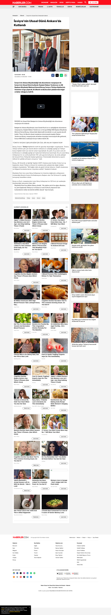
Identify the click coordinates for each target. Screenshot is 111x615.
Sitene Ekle (80, 564)
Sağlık (35, 545)
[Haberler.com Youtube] (20, 577)
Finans (35, 550)
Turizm (36, 552)
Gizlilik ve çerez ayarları (43, 590)
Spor (14, 548)
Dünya (14, 560)
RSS (78, 562)
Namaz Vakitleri (59, 548)
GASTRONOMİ (94, 6)
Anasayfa (15, 15)
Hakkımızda (72, 537)
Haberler (15, 543)
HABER (80, 2)
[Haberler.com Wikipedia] (17, 577)
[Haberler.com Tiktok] (24, 577)
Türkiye (28, 198)
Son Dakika (15, 552)
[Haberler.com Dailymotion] (31, 577)
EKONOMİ (44, 2)
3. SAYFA (50, 6)
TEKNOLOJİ (60, 6)
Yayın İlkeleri (95, 537)
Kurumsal (79, 543)
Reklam (78, 537)
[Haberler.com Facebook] (17, 573)
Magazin (15, 550)
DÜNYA (70, 6)
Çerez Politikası (81, 550)
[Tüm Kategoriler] (14, 7)
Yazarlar (36, 555)
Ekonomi (15, 545)
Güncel (22, 15)
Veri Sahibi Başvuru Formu (83, 555)
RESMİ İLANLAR (81, 6)
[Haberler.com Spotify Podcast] (34, 573)
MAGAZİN (53, 2)
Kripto (14, 555)
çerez (2, 609)
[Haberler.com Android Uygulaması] (67, 573)
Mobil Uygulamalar (81, 560)
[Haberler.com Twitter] (20, 573)
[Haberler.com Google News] (14, 573)
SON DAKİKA (22, 6)
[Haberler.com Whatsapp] (31, 573)
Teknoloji (36, 548)
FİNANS (40, 6)
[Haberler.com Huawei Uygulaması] (75, 573)
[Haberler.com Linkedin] (27, 573)
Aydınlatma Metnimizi (14, 611)
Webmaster (80, 557)
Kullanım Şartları (81, 545)
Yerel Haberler (37, 557)
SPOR (61, 2)
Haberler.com (59, 543)
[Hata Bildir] (52, 590)
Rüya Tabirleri (59, 555)
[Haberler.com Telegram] (27, 577)
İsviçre (33, 198)
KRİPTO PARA (70, 2)
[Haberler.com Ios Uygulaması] (59, 573)
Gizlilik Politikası (81, 548)
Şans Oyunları (59, 552)
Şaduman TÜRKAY (33, 193)
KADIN (32, 6)
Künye (89, 537)
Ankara (43, 198)
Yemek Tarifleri (59, 557)
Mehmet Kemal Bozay (20, 198)
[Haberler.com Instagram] (24, 573)
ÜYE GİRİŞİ (94, 2)
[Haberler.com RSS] (14, 577)
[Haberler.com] (21, 537)
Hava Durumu (59, 545)
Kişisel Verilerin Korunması (83, 552)
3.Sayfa (14, 557)
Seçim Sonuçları (60, 550)
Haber (49, 587)
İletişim (84, 537)
